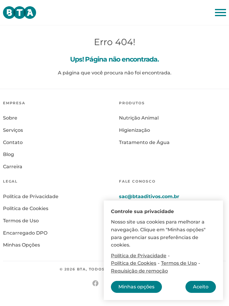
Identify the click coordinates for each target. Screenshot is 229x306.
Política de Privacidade (30, 196)
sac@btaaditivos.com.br (149, 196)
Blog (8, 154)
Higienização (134, 130)
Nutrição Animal (139, 118)
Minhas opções (136, 287)
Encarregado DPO (25, 233)
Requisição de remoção (139, 271)
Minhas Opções (21, 245)
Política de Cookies (25, 208)
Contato (13, 142)
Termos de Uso (21, 221)
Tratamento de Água (144, 142)
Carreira (12, 166)
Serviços (13, 130)
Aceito (200, 287)
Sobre (10, 118)
